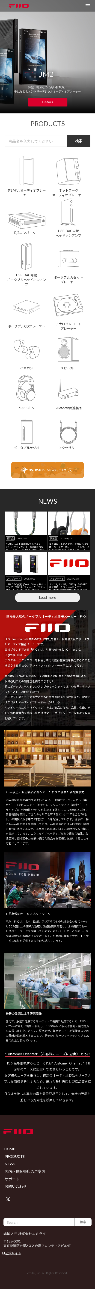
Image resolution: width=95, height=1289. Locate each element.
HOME (9, 1149)
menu (87, 6)
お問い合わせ (16, 1186)
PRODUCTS (15, 1156)
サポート (12, 1179)
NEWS (10, 1163)
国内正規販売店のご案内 (25, 1171)
